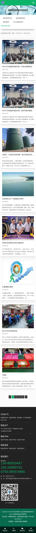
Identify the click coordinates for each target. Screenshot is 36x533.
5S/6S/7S (19, 33)
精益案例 (6, 22)
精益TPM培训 (13, 440)
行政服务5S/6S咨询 (17, 428)
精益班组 (4, 445)
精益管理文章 (7, 18)
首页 (13, 33)
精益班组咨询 (4, 448)
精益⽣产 (4, 425)
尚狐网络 (10, 516)
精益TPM (4, 436)
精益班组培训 (12, 448)
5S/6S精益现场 (18, 22)
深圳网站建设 (20, 516)
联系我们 (4, 456)
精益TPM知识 (21, 440)
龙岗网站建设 (18, 521)
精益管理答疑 (20, 18)
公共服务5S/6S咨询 (6, 431)
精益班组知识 (20, 448)
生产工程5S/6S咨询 (6, 428)
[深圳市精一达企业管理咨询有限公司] (7, 3)
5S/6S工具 (6, 26)
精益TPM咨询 (4, 440)
